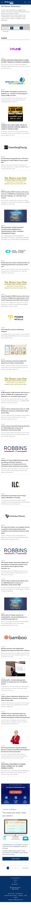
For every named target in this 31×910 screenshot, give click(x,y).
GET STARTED (15, 792)
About (15, 882)
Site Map (21, 895)
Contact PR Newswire (15, 878)
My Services (15, 884)
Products (15, 880)
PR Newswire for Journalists (13, 845)
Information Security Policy (11, 895)
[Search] (29, 2)
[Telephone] (25, 2)
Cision (18, 900)
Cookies (16, 897)
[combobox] (17, 28)
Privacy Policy (19, 893)
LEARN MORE (15, 859)
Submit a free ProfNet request (14, 853)
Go (21, 28)
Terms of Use (11, 893)
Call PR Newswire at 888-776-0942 (16, 888)
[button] (11, 28)
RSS (25, 895)
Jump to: (8, 25)
